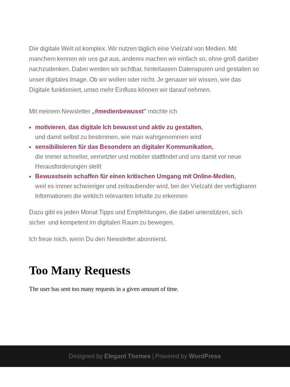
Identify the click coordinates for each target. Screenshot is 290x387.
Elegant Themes (127, 356)
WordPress (205, 356)
